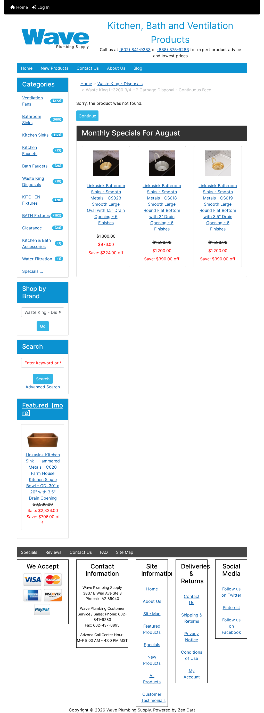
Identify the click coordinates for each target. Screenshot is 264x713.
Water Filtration (41, 258)
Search (43, 378)
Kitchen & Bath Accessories (41, 243)
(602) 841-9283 (135, 49)
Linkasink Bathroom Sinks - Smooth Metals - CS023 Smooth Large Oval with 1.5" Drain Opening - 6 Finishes (106, 204)
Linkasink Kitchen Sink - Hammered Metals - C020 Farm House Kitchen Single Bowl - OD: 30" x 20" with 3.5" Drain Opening (43, 476)
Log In (43, 7)
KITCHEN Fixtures (41, 200)
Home (21, 7)
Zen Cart (186, 709)
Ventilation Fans (41, 101)
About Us (116, 68)
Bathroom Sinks (41, 119)
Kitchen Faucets (41, 150)
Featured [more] (42, 409)
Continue (87, 115)
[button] (254, 687)
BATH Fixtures (41, 215)
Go (43, 326)
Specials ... (32, 271)
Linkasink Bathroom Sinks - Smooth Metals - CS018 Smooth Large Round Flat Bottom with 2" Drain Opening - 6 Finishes (162, 207)
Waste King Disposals (41, 181)
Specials (29, 552)
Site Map (124, 552)
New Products (54, 68)
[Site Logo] (55, 38)
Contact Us (88, 68)
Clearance (41, 227)
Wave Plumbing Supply (128, 709)
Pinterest (231, 607)
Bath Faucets (41, 166)
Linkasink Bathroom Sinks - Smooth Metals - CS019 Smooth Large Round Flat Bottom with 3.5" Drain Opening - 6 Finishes (218, 207)
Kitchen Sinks (41, 135)
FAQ (104, 552)
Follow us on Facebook (231, 626)
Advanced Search (43, 386)
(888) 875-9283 (173, 49)
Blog (138, 68)
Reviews (53, 552)
